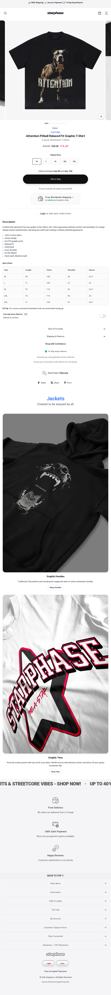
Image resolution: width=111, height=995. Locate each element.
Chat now (63, 373)
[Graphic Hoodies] (55, 571)
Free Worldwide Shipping (58, 197)
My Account (55, 918)
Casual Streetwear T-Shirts (55, 140)
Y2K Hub (55, 910)
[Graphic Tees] (55, 753)
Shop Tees (55, 772)
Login (43, 213)
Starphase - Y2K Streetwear (55, 945)
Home (54, 128)
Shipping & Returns (55, 336)
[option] (55, 2)
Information (55, 892)
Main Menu (55, 883)
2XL (64, 161)
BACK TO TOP (54, 875)
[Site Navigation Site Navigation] (106, 13)
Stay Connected (55, 936)
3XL (74, 161)
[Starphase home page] (55, 954)
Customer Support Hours (55, 927)
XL (55, 161)
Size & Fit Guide (55, 329)
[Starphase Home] (55, 13)
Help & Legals (55, 901)
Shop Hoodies (55, 587)
